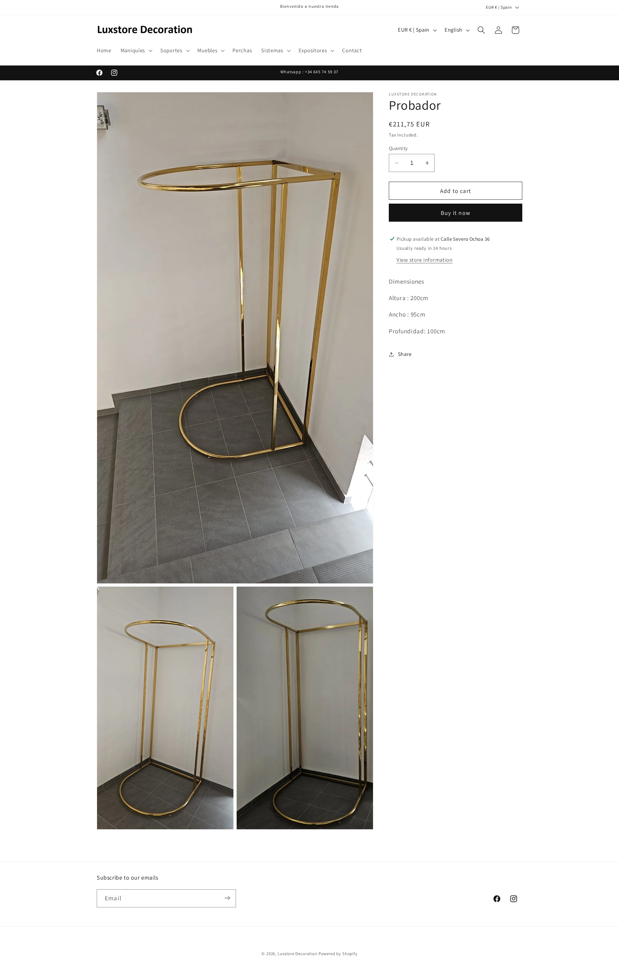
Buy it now (455, 213)
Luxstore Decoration (297, 953)
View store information (425, 259)
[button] (135, 51)
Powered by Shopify (338, 953)
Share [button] (405, 354)
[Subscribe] (227, 898)
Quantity (398, 148)
